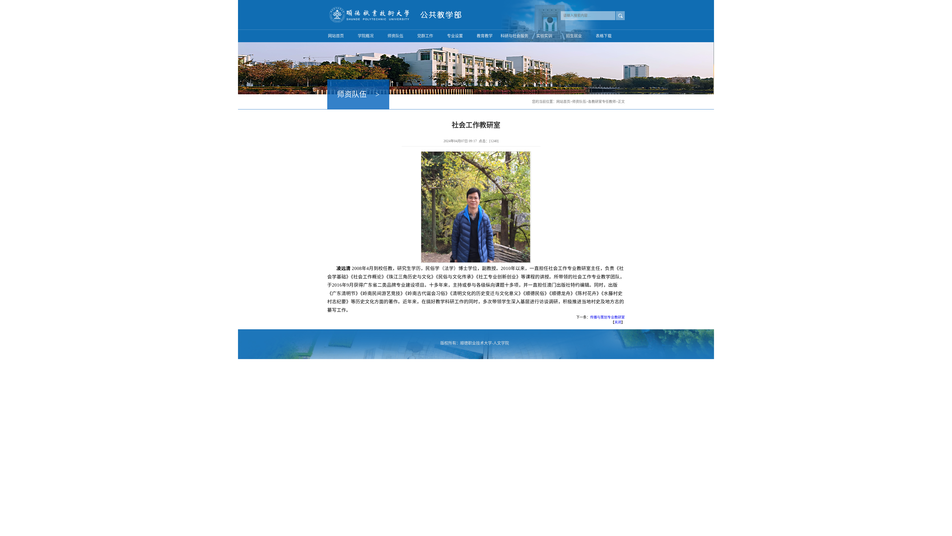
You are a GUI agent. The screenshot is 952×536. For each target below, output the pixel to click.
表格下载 (604, 36)
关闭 (617, 322)
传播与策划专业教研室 (607, 317)
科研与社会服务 (514, 36)
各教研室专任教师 (602, 101)
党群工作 (425, 36)
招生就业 (574, 36)
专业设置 (455, 36)
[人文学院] (398, 15)
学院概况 (366, 36)
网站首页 (336, 36)
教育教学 (485, 36)
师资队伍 (395, 36)
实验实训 (544, 36)
